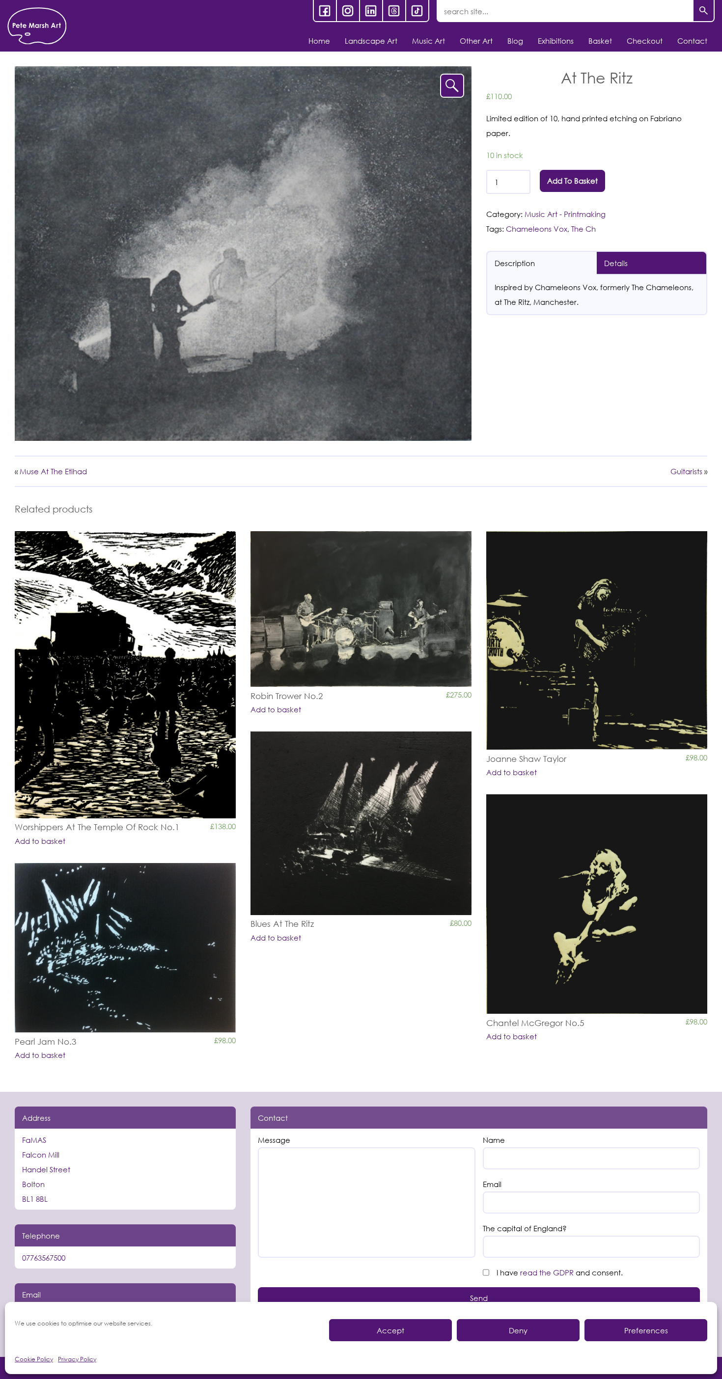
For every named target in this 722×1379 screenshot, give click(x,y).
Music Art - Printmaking (565, 214)
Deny (518, 1330)
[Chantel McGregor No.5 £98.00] (596, 904)
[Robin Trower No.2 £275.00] (361, 609)
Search (704, 11)
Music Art (428, 41)
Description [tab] (515, 263)
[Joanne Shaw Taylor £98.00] (596, 640)
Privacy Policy (77, 1359)
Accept (390, 1330)
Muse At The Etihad (53, 471)
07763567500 (43, 1258)
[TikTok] (417, 10)
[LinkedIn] (371, 10)
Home (319, 41)
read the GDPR (547, 1272)
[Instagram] (348, 10)
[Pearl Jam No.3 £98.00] (125, 947)
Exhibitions (556, 41)
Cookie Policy (34, 1359)
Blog (515, 41)
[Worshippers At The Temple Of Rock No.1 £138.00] (125, 674)
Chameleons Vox (536, 229)
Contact (692, 41)
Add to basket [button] (40, 841)
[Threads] (394, 10)
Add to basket (572, 181)
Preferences (646, 1330)
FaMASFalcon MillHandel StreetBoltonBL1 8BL (46, 1169)
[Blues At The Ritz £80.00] (361, 823)
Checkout (645, 41)
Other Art (476, 41)
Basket (600, 41)
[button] (452, 86)
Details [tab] (616, 263)
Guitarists (686, 471)
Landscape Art (371, 41)
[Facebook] (325, 10)
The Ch (583, 229)
